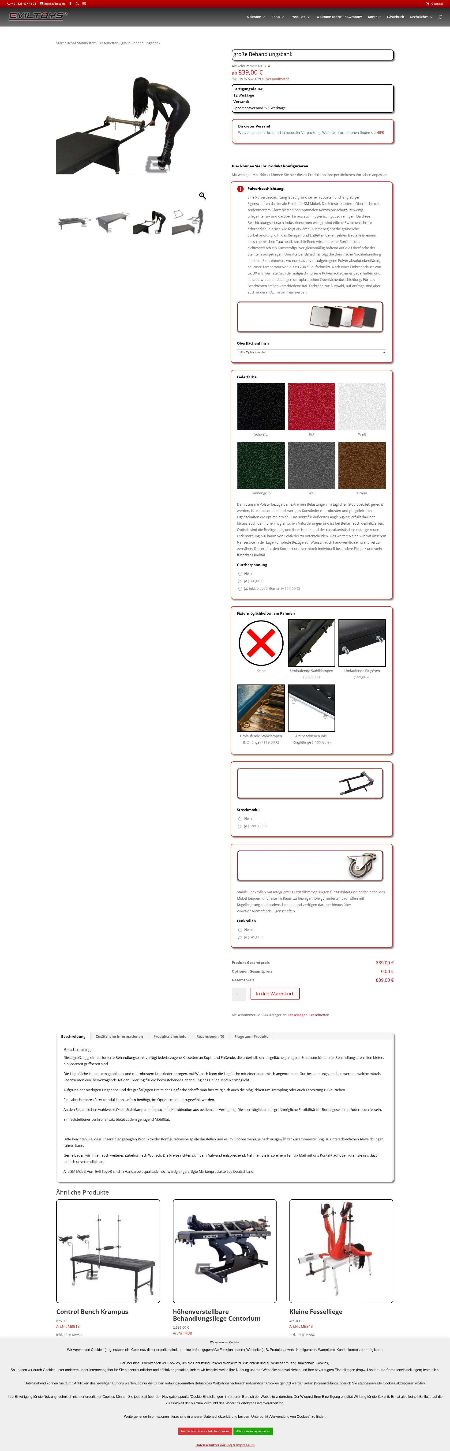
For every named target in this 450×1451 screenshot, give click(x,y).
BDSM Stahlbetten (81, 43)
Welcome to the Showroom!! (339, 17)
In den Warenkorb (275, 993)
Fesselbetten (108, 43)
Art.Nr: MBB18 (92, 1318)
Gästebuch (395, 17)
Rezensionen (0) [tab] (210, 1036)
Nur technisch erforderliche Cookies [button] (205, 1431)
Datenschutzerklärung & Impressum (225, 1445)
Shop (276, 17)
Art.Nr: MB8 (217, 1321)
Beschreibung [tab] (73, 1036)
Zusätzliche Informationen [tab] (119, 1036)
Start (60, 43)
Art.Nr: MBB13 (315, 1318)
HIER (380, 132)
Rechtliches (419, 17)
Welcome (253, 17)
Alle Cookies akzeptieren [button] (253, 1431)
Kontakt (374, 17)
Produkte (298, 17)
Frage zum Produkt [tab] (251, 1036)
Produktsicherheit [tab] (170, 1036)
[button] (202, 128)
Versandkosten (277, 79)
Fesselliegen (298, 1015)
